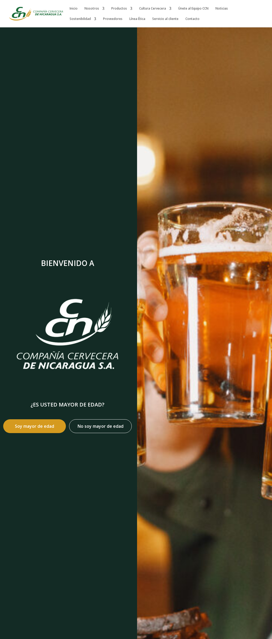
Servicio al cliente (165, 19)
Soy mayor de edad (34, 426)
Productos (119, 9)
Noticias (221, 9)
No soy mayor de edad (101, 426)
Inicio (74, 9)
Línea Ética (137, 19)
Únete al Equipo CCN (193, 9)
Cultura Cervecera (152, 9)
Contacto (192, 19)
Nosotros (91, 9)
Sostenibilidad (80, 19)
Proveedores (112, 19)
